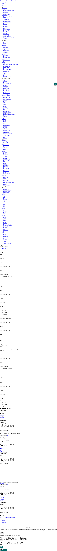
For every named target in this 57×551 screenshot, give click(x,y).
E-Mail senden (2, 417)
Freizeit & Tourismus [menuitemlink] (4, 6)
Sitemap (3, 524)
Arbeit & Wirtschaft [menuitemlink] (4, 40)
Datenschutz (3, 520)
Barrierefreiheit (4, 2)
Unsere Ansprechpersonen (11, 517)
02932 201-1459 (2, 500)
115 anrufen (6, 517)
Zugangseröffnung (4, 519)
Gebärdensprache (4, 5)
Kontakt (3, 523)
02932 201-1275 (2, 451)
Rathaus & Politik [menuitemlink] (4, 186)
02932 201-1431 (2, 418)
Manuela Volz (2, 415)
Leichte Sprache (4, 4)
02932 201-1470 (2, 434)
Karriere (3, 3)
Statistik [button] (1, 540)
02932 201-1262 (2, 483)
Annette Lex (2, 497)
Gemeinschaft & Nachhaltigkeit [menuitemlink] (6, 78)
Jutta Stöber (2, 448)
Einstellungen (2, 532)
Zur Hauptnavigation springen (9, 0)
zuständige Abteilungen (3, 410)
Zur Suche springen (20, 0)
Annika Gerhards (2, 480)
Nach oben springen (2, 0)
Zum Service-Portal (2, 517)
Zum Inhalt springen (15, 0)
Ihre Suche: (1, 245)
